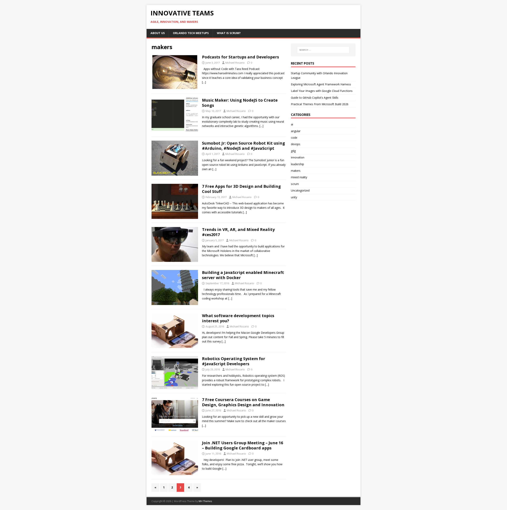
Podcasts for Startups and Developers (240, 57)
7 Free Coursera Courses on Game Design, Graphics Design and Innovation (243, 402)
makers (295, 171)
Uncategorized (300, 190)
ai (292, 124)
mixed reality (299, 177)
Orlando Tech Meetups (191, 33)
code (294, 137)
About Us (158, 33)
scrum (295, 184)
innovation (297, 157)
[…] (204, 82)
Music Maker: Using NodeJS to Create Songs (240, 102)
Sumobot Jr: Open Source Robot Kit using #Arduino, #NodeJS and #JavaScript (243, 145)
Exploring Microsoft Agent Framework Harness (321, 84)
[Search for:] (323, 50)
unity (294, 197)
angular (295, 131)
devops (295, 144)
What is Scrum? (229, 33)
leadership (297, 164)
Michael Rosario (235, 62)
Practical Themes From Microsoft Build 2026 (319, 104)
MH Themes (205, 501)
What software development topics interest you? (238, 318)
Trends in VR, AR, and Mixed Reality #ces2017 (238, 232)
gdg (293, 151)
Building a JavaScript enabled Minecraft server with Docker (243, 275)
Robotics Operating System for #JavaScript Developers (233, 361)
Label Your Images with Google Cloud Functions (322, 91)
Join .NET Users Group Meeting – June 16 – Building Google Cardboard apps (242, 445)
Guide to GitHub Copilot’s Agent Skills (314, 97)
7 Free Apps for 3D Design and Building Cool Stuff (241, 189)
